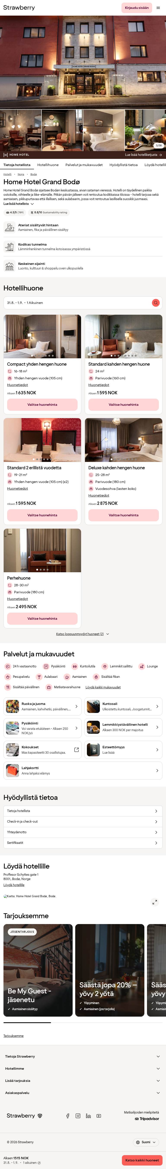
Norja (21, 174)
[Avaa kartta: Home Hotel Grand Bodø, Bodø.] (154, 902)
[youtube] (98, 1115)
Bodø (33, 174)
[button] (42, 336)
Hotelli (7, 174)
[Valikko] (158, 7)
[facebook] (67, 1115)
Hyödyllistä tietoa (124, 165)
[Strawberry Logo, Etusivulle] (19, 7)
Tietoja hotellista (16, 165)
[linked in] (88, 1115)
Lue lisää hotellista (16, 204)
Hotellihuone (48, 165)
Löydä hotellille (13, 885)
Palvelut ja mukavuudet (84, 165)
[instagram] (78, 1115)
